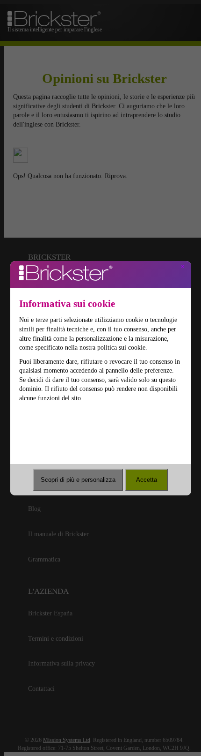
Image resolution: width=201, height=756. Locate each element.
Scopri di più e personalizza (78, 479)
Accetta (146, 479)
